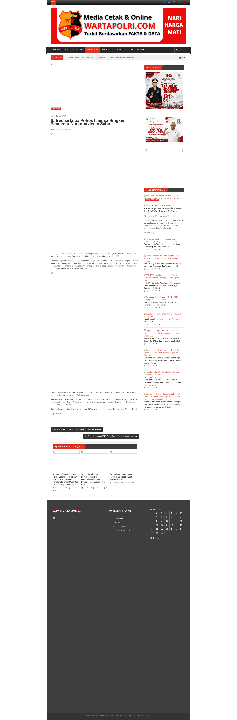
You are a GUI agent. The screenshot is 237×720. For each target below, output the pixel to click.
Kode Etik (116, 523)
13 (181, 521)
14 (152, 525)
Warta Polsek (107, 50)
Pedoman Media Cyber (121, 531)
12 (177, 521)
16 (162, 525)
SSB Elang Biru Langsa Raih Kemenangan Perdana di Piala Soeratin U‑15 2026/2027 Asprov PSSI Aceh (163, 208)
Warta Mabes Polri (60, 50)
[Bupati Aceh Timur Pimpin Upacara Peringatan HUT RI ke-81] (163, 315)
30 (162, 533)
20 (181, 525)
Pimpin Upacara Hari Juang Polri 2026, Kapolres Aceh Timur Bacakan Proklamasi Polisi (102, 58)
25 (172, 529)
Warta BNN (121, 50)
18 (172, 525)
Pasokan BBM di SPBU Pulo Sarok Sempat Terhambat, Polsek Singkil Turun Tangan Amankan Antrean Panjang (164, 382)
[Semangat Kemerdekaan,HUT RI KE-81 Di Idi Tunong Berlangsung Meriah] (163, 298)
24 (167, 529)
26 (177, 529)
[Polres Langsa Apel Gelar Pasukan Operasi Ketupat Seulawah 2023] (123, 461)
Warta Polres (92, 50)
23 (162, 529)
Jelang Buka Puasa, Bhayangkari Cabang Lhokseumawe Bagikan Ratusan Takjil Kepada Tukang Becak (94, 479)
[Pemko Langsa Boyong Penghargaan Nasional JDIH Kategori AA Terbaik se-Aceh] (163, 240)
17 (167, 525)
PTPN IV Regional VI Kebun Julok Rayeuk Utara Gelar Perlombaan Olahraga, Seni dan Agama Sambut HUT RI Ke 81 (162, 285)
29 (157, 533)
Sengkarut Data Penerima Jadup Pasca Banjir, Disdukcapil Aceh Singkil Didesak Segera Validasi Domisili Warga (163, 360)
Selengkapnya (149, 233)
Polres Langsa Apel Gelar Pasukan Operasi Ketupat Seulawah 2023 (121, 477)
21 (152, 529)
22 (157, 529)
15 (157, 525)
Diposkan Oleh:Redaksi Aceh (61, 129)
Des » (157, 538)
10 (167, 521)
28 (152, 533)
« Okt (152, 538)
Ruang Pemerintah (138, 50)
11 (172, 521)
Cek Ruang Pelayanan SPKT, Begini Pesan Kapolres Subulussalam (110, 436)
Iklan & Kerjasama (119, 527)
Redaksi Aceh (74, 488)
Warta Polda (77, 50)
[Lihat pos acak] (183, 49)
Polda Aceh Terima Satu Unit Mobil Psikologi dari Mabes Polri (77, 429)
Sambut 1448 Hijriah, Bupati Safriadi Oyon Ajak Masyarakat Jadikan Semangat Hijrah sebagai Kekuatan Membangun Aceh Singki (162, 404)
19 (177, 525)
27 (181, 529)
